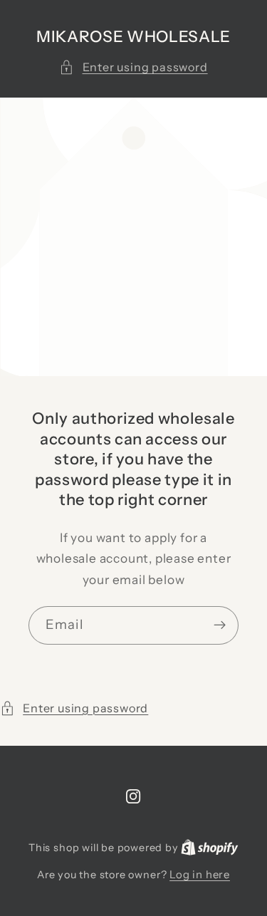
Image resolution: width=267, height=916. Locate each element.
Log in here (199, 874)
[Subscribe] (219, 625)
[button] (133, 67)
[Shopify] (210, 847)
